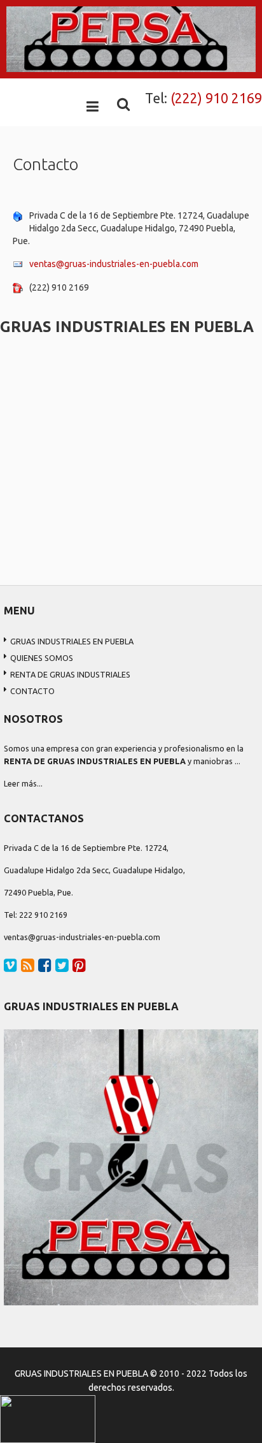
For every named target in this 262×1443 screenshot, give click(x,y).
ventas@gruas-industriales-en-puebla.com (113, 264)
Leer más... (23, 783)
